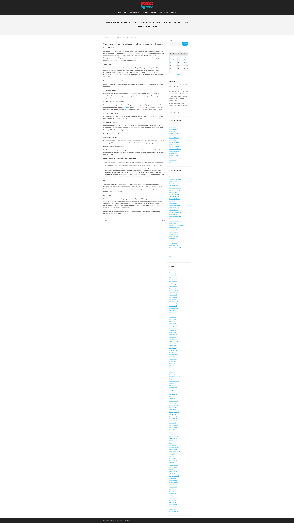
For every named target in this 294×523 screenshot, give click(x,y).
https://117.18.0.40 (174, 155)
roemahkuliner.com (174, 183)
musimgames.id (173, 308)
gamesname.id (173, 489)
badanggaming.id (174, 412)
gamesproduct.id (173, 385)
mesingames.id (173, 301)
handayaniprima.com (175, 188)
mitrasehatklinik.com (175, 221)
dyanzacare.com (173, 245)
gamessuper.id (173, 297)
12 (176, 62)
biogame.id (172, 379)
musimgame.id (173, 326)
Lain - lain (127, 37)
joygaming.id (172, 443)
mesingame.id (173, 328)
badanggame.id (173, 425)
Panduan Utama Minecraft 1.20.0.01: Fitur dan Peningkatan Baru (178, 104)
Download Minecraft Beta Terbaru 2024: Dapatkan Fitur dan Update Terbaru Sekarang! (178, 110)
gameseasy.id (173, 484)
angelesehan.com (174, 196)
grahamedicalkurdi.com (175, 243)
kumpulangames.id (174, 376)
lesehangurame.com (175, 177)
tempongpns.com (174, 181)
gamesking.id (173, 487)
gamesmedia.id (173, 436)
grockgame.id (173, 352)
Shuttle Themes (114, 520)
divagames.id (173, 303)
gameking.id (172, 502)
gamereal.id (172, 403)
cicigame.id (172, 423)
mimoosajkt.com (173, 210)
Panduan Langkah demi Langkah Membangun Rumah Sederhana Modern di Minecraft (178, 98)
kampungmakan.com (175, 190)
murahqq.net (172, 140)
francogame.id (173, 414)
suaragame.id (173, 370)
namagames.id (173, 310)
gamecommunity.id (174, 451)
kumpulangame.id (174, 381)
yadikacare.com (173, 236)
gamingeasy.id (173, 460)
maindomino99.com (174, 144)
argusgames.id (173, 343)
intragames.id (173, 363)
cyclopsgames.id (174, 434)
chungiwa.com (173, 214)
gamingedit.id (173, 396)
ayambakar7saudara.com (176, 179)
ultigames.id (172, 493)
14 (181, 62)
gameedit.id (172, 409)
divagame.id (172, 332)
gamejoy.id (172, 454)
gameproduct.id (173, 407)
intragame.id (172, 372)
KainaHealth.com (174, 232)
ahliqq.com (172, 131)
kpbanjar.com (173, 223)
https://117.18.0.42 (174, 138)
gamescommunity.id (174, 427)
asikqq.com (172, 127)
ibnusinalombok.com (175, 241)
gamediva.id (172, 319)
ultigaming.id (172, 478)
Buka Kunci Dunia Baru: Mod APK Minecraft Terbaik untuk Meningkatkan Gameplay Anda (178, 87)
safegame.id (172, 356)
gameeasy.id (172, 500)
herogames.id (173, 299)
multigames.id (173, 495)
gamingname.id (173, 465)
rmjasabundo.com (174, 207)
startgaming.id (173, 284)
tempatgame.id (173, 383)
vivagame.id (172, 330)
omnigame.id (172, 374)
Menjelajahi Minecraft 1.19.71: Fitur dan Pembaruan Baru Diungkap (178, 92)
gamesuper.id (173, 321)
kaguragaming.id (174, 462)
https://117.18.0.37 (174, 151)
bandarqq (126, 107)
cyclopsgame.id (173, 449)
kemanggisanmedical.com (176, 225)
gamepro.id (172, 507)
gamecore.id (172, 312)
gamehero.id (172, 317)
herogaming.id (173, 272)
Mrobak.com (172, 201)
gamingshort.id (173, 398)
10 (171, 62)
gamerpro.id (172, 458)
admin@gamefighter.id (116, 37)
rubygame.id (172, 348)
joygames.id (172, 431)
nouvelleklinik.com (174, 229)
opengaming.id (173, 339)
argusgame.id (173, 350)
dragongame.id (173, 511)
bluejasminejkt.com (174, 199)
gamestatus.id (173, 504)
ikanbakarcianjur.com (175, 216)
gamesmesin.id (173, 290)
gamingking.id (173, 467)
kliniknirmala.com (174, 227)
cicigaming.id (173, 394)
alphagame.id (173, 420)
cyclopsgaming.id (174, 447)
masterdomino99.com (175, 149)
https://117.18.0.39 (174, 133)
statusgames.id (173, 498)
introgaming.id (173, 365)
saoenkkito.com (173, 185)
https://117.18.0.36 (174, 129)
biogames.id (172, 361)
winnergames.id (173, 341)
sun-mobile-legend (137, 37)
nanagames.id (173, 445)
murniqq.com (172, 160)
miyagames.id (173, 387)
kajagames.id (173, 438)
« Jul (178, 74)
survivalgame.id (173, 354)
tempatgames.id (173, 367)
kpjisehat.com (173, 218)
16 (187, 62)
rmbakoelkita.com (174, 194)
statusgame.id (173, 286)
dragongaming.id (174, 476)
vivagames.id (173, 306)
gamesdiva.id (173, 295)
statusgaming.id (173, 482)
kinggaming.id (173, 471)
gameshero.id (173, 288)
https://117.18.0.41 (174, 142)
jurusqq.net (172, 135)
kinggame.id (172, 509)
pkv (170, 256)
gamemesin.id (173, 315)
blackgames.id (173, 392)
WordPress (127, 520)
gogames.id (172, 491)
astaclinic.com (173, 238)
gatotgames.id (173, 390)
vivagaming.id (173, 281)
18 (173, 65)
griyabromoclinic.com (175, 247)
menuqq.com (172, 162)
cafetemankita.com (174, 205)
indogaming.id (173, 277)
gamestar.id (172, 323)
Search (171, 40)
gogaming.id (172, 473)
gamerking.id (172, 456)
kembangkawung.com (175, 212)
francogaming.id (173, 401)
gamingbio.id (172, 359)
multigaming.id (173, 480)
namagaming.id (173, 279)
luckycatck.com (173, 192)
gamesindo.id (173, 292)
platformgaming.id (174, 469)
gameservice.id (173, 405)
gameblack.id (173, 416)
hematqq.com (173, 158)
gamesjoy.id (172, 429)
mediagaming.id (173, 440)
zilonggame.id (173, 345)
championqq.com (174, 153)
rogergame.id (173, 418)
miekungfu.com (173, 203)
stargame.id (172, 337)
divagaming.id (173, 275)
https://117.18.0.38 (174, 146)
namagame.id (173, 334)
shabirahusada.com (174, 234)
